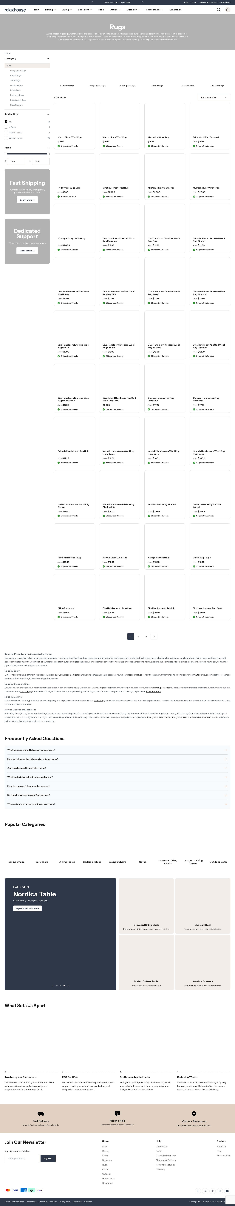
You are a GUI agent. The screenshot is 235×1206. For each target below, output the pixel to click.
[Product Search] (219, 9)
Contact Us (26, 250)
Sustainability (223, 1155)
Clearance (107, 1183)
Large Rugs (15, 90)
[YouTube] (227, 1191)
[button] (142, 2)
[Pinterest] (212, 1191)
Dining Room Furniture (182, 717)
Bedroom (107, 1160)
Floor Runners (16, 105)
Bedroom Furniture (208, 717)
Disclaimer (77, 1202)
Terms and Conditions (14, 1202)
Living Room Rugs (18, 70)
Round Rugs (15, 75)
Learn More (26, 199)
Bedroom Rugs (17, 95)
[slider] (6, 154)
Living (105, 1155)
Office (105, 1169)
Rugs (9, 66)
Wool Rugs (15, 80)
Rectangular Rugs (18, 100)
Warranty (160, 1169)
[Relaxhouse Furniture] (15, 9)
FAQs (158, 1151)
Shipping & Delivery (166, 1160)
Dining (105, 1151)
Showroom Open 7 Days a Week (117, 2)
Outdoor (106, 1173)
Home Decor (108, 1178)
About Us (221, 1146)
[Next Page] (154, 636)
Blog (219, 1151)
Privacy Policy (65, 1202)
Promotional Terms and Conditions (41, 1202)
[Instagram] (205, 1191)
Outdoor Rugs (16, 85)
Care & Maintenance (166, 1155)
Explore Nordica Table (27, 908)
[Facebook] (198, 1191)
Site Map (88, 1202)
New (104, 1146)
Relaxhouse (209, 1202)
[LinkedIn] (220, 1191)
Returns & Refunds (165, 1164)
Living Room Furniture (158, 717)
